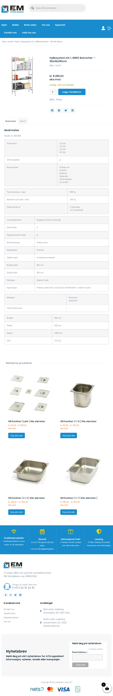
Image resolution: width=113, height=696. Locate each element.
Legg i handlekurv (71, 92)
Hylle (17, 41)
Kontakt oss (10, 32)
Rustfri (10, 41)
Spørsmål (60, 24)
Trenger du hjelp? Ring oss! (24, 584)
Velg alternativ (16, 435)
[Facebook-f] (6, 595)
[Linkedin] (20, 595)
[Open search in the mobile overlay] (57, 8)
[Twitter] (15, 595)
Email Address (80, 652)
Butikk (15, 24)
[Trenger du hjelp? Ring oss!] (7, 586)
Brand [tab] (22, 121)
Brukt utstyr (30, 24)
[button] (52, 110)
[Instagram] (11, 595)
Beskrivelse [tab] (10, 121)
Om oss (46, 24)
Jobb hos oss (29, 32)
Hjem (4, 24)
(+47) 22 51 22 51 (23, 588)
